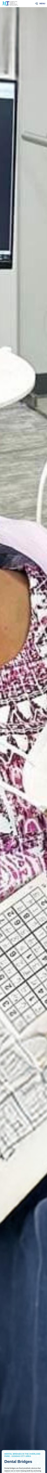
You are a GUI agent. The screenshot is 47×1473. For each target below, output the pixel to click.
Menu (42, 3)
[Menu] (36, 3)
